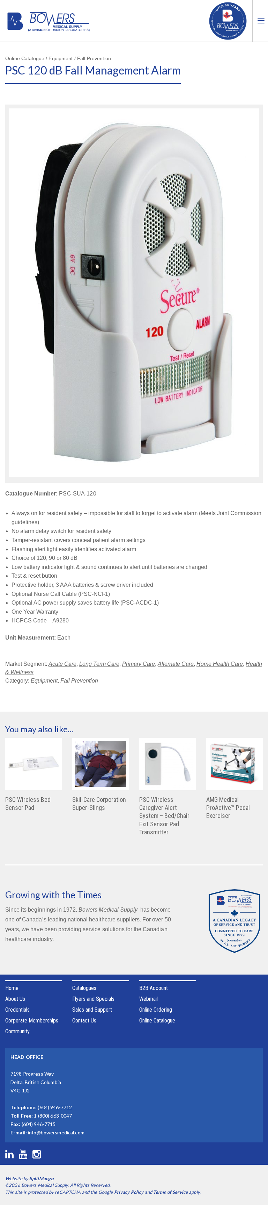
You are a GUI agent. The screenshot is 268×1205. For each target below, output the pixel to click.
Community (17, 1031)
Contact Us (84, 1020)
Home (11, 988)
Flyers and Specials (93, 999)
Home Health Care (219, 664)
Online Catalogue (157, 1020)
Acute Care (62, 664)
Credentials (17, 1009)
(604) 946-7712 (55, 1107)
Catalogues (84, 988)
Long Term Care (99, 664)
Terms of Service (170, 1192)
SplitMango (41, 1178)
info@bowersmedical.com (56, 1132)
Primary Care (138, 664)
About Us (15, 999)
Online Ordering (155, 1009)
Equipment (44, 681)
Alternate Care (176, 664)
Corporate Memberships (31, 1020)
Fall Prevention (79, 681)
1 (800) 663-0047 (53, 1116)
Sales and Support (92, 1009)
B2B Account (153, 988)
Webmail (148, 999)
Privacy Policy (129, 1192)
